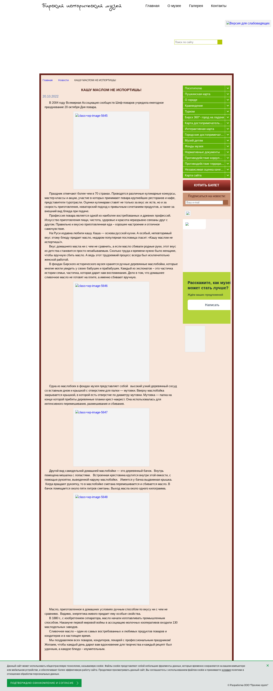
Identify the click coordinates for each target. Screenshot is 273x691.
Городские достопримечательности (207, 134)
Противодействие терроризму (205, 163)
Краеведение (194, 105)
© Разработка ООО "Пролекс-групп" (248, 685)
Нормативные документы (202, 152)
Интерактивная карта (199, 129)
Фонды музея (194, 146)
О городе (191, 99)
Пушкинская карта (197, 94)
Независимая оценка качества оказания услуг (207, 169)
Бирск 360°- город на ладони (204, 117)
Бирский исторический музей (82, 6)
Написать (212, 305)
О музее (174, 6)
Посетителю (193, 88)
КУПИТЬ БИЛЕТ (206, 185)
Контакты (218, 6)
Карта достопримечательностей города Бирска (207, 123)
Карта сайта (193, 175)
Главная (152, 6)
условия (226, 670)
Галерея (196, 6)
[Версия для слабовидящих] (248, 23)
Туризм (190, 111)
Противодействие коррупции (204, 158)
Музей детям (194, 140)
